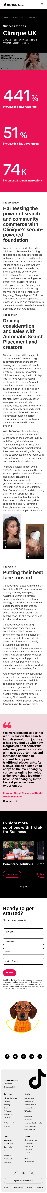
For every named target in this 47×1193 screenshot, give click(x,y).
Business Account (30, 1105)
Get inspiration (17, 18)
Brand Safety (28, 1146)
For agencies (28, 1143)
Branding (7, 1105)
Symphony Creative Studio (33, 1123)
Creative (6, 1108)
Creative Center (29, 1129)
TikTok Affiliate (29, 1162)
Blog (5, 1150)
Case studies (32, 18)
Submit (9, 972)
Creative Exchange (30, 1126)
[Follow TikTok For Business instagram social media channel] (31, 1172)
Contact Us (28, 1153)
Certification (8, 1162)
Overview (7, 1101)
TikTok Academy (9, 1159)
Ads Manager (28, 1101)
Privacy (29, 1187)
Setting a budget (9, 1087)
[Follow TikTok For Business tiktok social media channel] (15, 1172)
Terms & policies (18, 1187)
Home (5, 18)
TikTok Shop (28, 1111)
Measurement (8, 1114)
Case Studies (8, 1147)
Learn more (12, 874)
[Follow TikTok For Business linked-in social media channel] (23, 1172)
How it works (8, 1084)
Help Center (28, 1150)
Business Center (29, 1108)
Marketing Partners (30, 1140)
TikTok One (28, 1120)
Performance (8, 1111)
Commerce (7, 1117)
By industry (7, 1126)
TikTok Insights (8, 1144)
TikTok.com (39, 1187)
